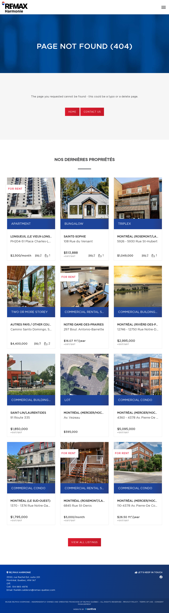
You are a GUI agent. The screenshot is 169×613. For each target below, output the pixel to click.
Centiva (90, 609)
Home (72, 112)
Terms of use (146, 602)
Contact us (92, 112)
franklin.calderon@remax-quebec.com (34, 590)
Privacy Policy (130, 602)
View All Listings (84, 542)
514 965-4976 (20, 587)
